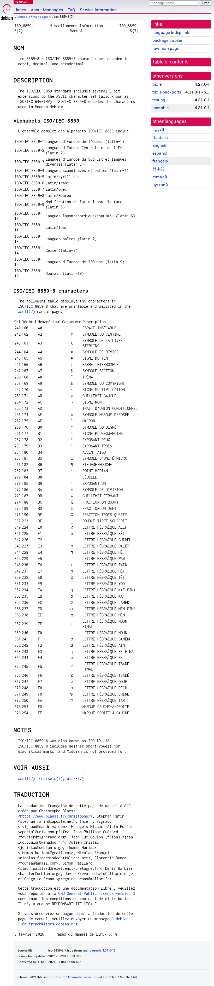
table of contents (171, 62)
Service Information (98, 9)
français (160, 161)
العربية (158, 129)
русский (160, 184)
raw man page (165, 48)
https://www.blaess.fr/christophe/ (55, 816)
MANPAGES (23, 2)
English (159, 145)
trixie (157, 84)
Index (21, 9)
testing (158, 99)
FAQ (71, 9)
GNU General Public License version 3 (96, 893)
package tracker (167, 40)
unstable (23, 17)
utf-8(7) (75, 778)
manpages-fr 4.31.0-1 (98, 950)
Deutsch (160, 137)
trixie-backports (166, 92)
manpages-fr (42, 17)
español (159, 153)
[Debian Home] (6, 10)
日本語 (158, 168)
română (159, 176)
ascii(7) (26, 311)
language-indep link (170, 32)
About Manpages (47, 9)
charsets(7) (51, 778)
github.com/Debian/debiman (70, 977)
